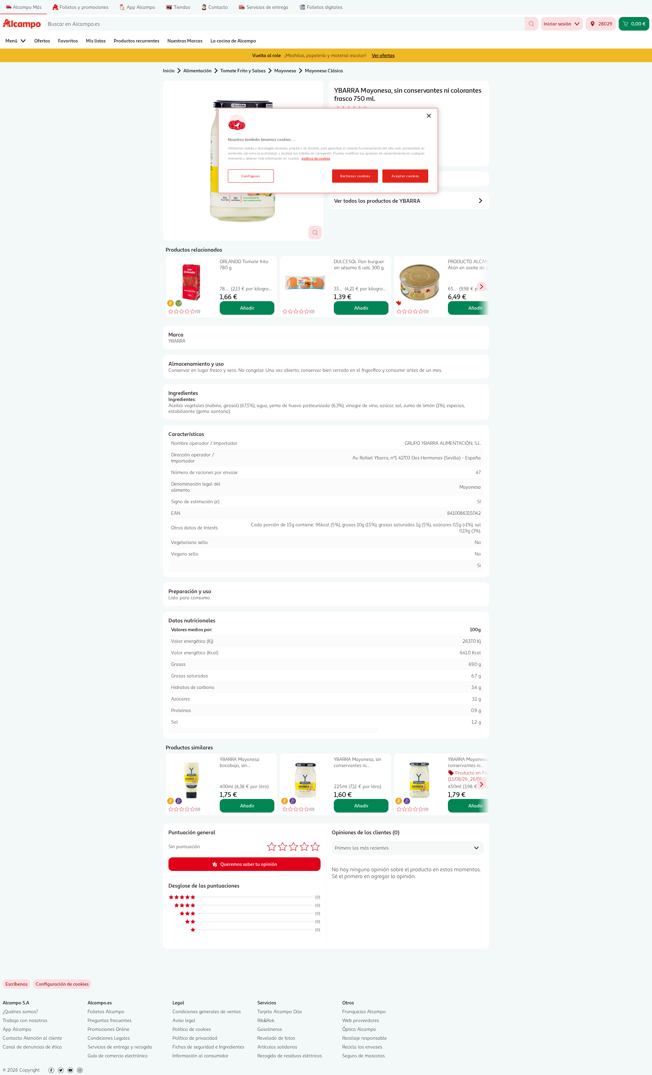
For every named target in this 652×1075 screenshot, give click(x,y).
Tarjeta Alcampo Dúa (279, 1011)
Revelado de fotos (276, 1038)
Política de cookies (192, 1029)
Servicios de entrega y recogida (120, 1047)
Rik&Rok (265, 1020)
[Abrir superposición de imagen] (315, 232)
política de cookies (316, 158)
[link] (62, 984)
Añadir (247, 308)
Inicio (169, 70)
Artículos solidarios (277, 1047)
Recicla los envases (362, 1047)
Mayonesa (285, 70)
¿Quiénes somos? (20, 1011)
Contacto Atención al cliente (32, 1038)
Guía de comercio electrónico (118, 1055)
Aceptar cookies (405, 176)
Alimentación (197, 70)
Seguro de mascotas (363, 1055)
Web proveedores (360, 1020)
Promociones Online (108, 1029)
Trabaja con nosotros (25, 1020)
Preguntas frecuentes (109, 1020)
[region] (328, 151)
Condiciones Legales (109, 1038)
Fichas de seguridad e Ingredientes (208, 1047)
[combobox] (285, 24)
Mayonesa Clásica (324, 70)
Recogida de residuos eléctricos (289, 1055)
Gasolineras (269, 1029)
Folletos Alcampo (106, 1011)
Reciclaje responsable (364, 1038)
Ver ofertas (383, 55)
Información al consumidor (201, 1055)
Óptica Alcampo (359, 1029)
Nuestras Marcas (184, 40)
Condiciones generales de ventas (207, 1011)
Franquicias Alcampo (364, 1011)
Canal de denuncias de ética (32, 1047)
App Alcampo (17, 1029)
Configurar (250, 176)
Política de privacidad (195, 1038)
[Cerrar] (428, 115)
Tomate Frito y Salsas (243, 70)
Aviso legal (184, 1020)
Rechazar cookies (355, 176)
